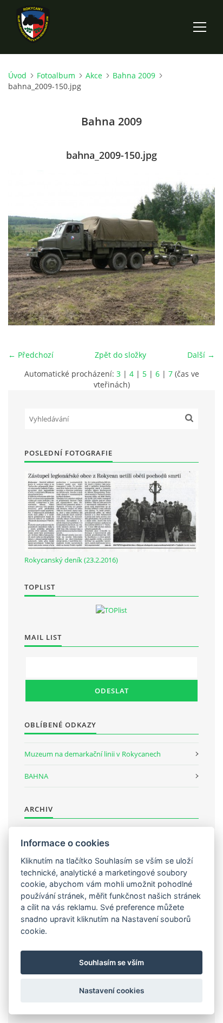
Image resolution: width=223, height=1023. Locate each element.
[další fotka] (197, 247)
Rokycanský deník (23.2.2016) (71, 560)
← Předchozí (31, 355)
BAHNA (36, 776)
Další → (201, 355)
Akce (94, 75)
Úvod (17, 75)
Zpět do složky (120, 355)
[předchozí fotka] (26, 247)
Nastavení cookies (111, 990)
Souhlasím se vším (111, 962)
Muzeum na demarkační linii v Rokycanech (92, 754)
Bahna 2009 (134, 75)
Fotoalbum (56, 75)
